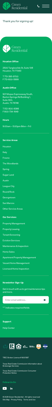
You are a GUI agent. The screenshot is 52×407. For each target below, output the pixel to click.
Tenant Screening (11, 234)
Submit (45, 300)
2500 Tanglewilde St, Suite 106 (18, 67)
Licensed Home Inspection (16, 268)
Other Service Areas (13, 208)
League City (8, 186)
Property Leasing (11, 229)
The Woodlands (10, 163)
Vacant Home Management (16, 263)
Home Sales (9, 251)
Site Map (6, 400)
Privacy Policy (16, 400)
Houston (7, 146)
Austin (6, 180)
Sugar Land (8, 174)
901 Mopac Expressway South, (18, 94)
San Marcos (8, 203)
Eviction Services (11, 240)
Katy (5, 152)
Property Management (14, 223)
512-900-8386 (11, 108)
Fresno (6, 157)
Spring (6, 169)
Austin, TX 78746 (11, 103)
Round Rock (8, 191)
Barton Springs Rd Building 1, (17, 97)
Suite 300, (8, 100)
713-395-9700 (11, 76)
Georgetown (9, 197)
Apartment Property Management (19, 257)
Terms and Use (29, 400)
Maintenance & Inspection (15, 246)
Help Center (9, 328)
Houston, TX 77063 (12, 70)
